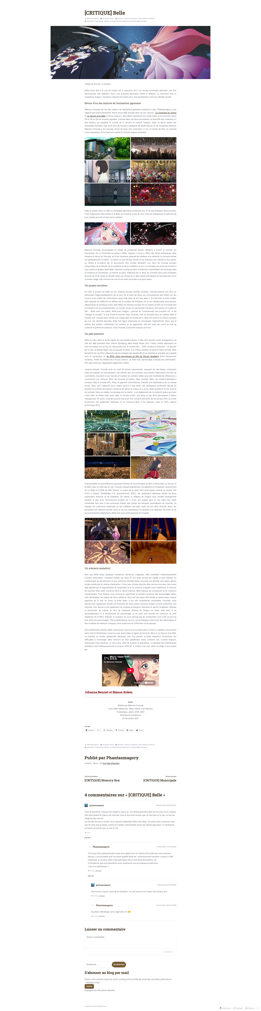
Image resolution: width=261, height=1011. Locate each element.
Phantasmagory (93, 18)
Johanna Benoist (116, 21)
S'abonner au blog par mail (107, 972)
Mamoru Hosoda (129, 21)
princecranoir (97, 805)
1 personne (98, 870)
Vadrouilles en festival (146, 18)
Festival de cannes (102, 21)
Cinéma (126, 18)
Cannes (120, 18)
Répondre (88, 838)
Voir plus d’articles (111, 763)
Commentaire (168, 952)
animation (90, 21)
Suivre (89, 986)
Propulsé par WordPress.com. (96, 1006)
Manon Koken (142, 21)
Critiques (133, 18)
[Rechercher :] (98, 964)
